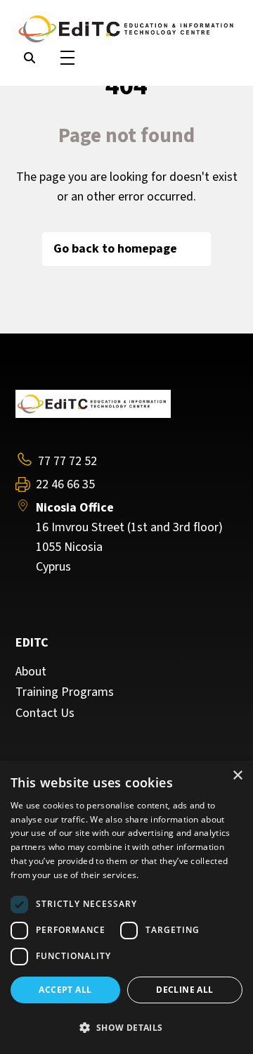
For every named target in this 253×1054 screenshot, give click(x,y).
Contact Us (44, 713)
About (30, 672)
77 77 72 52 (67, 461)
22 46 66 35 (65, 485)
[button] (126, 1028)
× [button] (237, 775)
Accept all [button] (65, 990)
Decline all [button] (184, 990)
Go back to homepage (115, 249)
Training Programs (64, 692)
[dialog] (126, 907)
